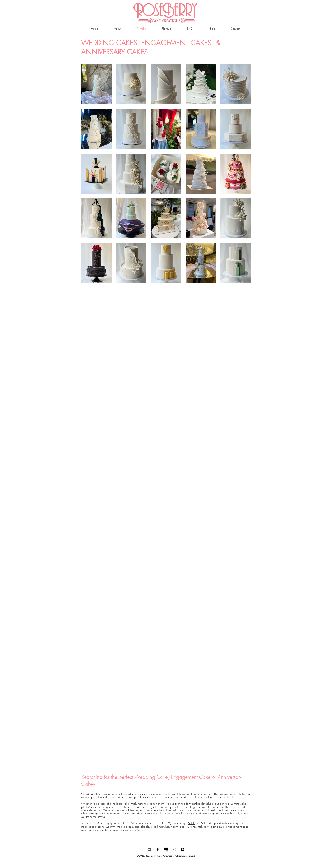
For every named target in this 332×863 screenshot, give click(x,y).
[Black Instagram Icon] (174, 849)
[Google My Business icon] (166, 849)
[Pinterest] (183, 849)
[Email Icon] (149, 849)
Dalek (191, 823)
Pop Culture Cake (235, 803)
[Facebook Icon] (158, 849)
